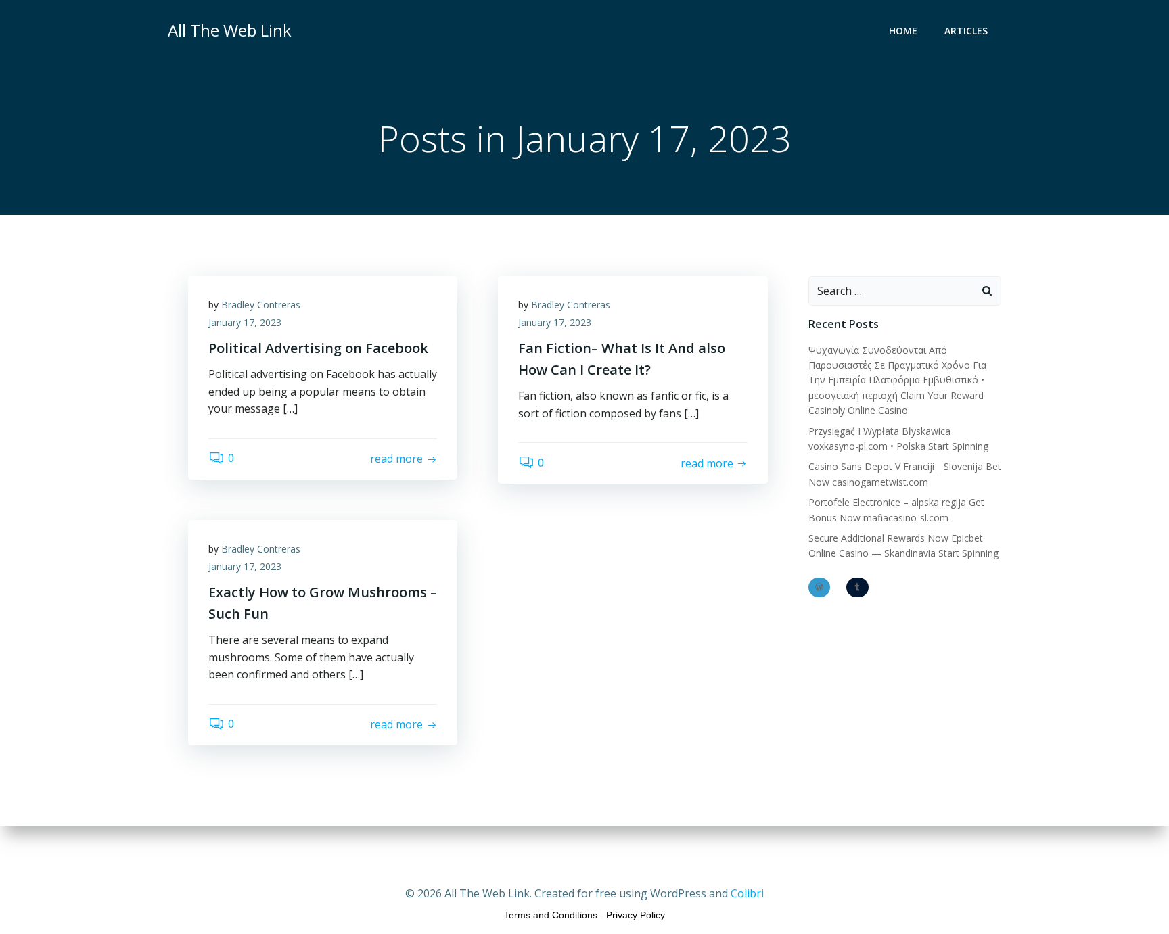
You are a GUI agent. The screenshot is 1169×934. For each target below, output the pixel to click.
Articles (966, 30)
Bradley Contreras (260, 304)
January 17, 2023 (244, 322)
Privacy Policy (635, 915)
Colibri (747, 893)
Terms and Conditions (550, 915)
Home (903, 30)
